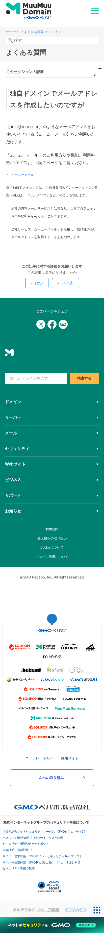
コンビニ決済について (52, 557)
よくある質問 (34, 32)
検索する (84, 378)
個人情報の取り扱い (52, 538)
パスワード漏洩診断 (16, 838)
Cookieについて (52, 547)
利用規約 (52, 529)
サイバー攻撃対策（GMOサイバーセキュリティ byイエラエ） (43, 856)
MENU (95, 10)
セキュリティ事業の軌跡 (19, 868)
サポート (12, 32)
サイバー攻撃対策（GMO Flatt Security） (29, 862)
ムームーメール (22, 175)
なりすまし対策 (70, 862)
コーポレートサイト (41, 758)
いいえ (68, 283)
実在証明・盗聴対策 (16, 850)
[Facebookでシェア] (52, 324)
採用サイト (70, 758)
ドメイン (55, 32)
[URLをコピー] (63, 324)
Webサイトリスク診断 (48, 838)
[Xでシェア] (40, 324)
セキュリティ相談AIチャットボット (26, 843)
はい (39, 283)
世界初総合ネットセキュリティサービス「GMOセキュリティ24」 (45, 831)
